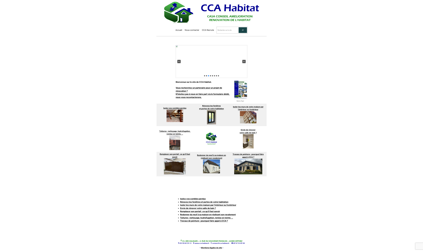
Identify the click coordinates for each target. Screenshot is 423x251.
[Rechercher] (243, 30)
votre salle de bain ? (248, 133)
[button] (179, 61)
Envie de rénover (248, 130)
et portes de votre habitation (211, 109)
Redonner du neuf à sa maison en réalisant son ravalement (208, 214)
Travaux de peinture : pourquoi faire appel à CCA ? (204, 221)
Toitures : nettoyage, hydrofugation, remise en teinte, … (206, 218)
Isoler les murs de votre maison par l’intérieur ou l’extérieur (208, 205)
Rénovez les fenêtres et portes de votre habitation (204, 202)
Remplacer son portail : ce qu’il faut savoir (200, 211)
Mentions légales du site (211, 248)
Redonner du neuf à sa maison (210, 155)
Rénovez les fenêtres (211, 106)
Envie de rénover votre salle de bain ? (198, 208)
